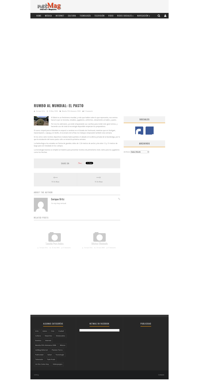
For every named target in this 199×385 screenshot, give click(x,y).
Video (111, 15)
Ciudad (61, 331)
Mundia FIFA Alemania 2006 (71, 111)
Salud (49, 355)
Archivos (127, 152)
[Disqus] (77, 285)
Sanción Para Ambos (54, 243)
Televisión (99, 15)
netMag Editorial (41, 350)
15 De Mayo (99, 181)
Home (38, 15)
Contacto (161, 375)
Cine (52, 331)
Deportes (48, 336)
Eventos (38, 341)
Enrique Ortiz (40, 111)
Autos (45, 331)
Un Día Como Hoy (42, 364)
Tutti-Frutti (51, 359)
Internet (60, 15)
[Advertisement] (125, 6)
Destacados (60, 336)
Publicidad (39, 355)
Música (48, 15)
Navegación (142, 15)
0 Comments (89, 111)
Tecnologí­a (85, 15)
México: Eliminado (99, 243)
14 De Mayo (55, 181)
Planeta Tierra (57, 350)
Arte (37, 331)
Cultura (72, 15)
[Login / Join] (165, 15)
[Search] (159, 15)
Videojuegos (57, 364)
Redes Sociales (124, 15)
